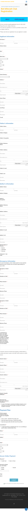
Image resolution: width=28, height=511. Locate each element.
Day (0, 63)
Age (1, 51)
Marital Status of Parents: (3, 245)
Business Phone (3, 291)
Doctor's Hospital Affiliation (3, 394)
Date (1, 442)
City (0, 91)
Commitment (3, 424)
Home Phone (3, 98)
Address (2, 79)
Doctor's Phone (3, 365)
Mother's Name (3, 186)
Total (1, 474)
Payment (2, 459)
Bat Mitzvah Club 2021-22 (14, 6)
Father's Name (3, 126)
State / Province (25, 91)
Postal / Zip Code (3, 94)
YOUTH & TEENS (4, 6)
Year (0, 66)
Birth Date (2, 56)
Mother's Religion (3, 193)
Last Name (16, 43)
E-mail (1, 117)
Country (26, 94)
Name (1, 430)
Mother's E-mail (3, 230)
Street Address (2, 83)
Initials (2, 437)
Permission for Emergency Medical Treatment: (4, 401)
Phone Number (2, 105)
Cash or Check (12, 461)
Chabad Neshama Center (7, 1)
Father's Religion (3, 132)
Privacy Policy (20, 499)
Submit (14, 480)
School (2, 69)
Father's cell (2, 173)
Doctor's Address (4, 374)
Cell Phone (2, 107)
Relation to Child (4, 276)
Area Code (2, 111)
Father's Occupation (4, 138)
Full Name (2, 39)
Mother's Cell (3, 235)
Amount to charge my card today (4, 465)
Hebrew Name (3, 46)
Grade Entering (3, 74)
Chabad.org (11, 499)
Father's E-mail (3, 168)
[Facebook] (14, 504)
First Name (2, 43)
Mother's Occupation (2, 199)
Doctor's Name (3, 358)
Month (1, 60)
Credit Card (3, 461)
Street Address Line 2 (3, 87)
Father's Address (3, 149)
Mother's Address (3, 211)
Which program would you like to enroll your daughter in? (4, 415)
